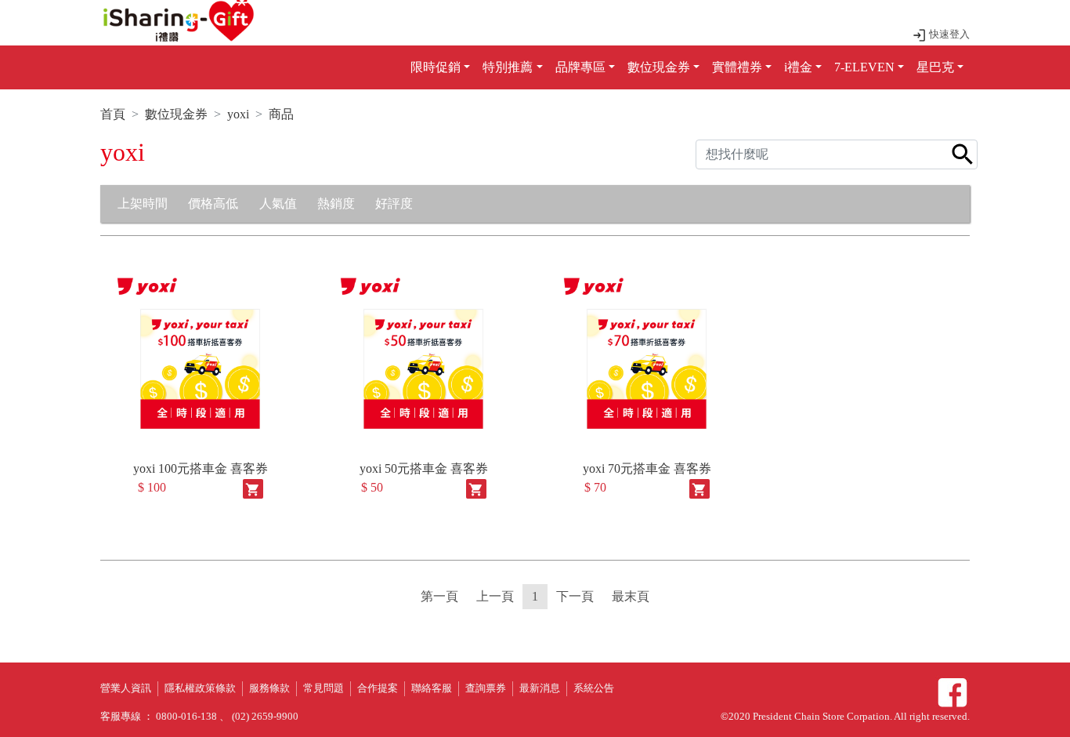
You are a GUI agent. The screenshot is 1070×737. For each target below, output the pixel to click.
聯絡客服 (431, 688)
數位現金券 (176, 114)
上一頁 (495, 596)
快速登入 (948, 34)
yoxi (238, 114)
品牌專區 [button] (580, 67)
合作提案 (377, 688)
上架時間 (142, 203)
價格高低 (213, 203)
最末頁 (630, 596)
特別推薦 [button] (508, 67)
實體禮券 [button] (737, 67)
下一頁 (575, 596)
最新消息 (539, 688)
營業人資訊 (125, 688)
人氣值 (278, 203)
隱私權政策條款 (200, 688)
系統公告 (593, 688)
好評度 (394, 203)
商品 (281, 114)
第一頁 (439, 596)
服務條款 (269, 688)
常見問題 (323, 688)
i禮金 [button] (798, 67)
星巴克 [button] (935, 67)
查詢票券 (485, 688)
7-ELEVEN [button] (864, 67)
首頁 (112, 114)
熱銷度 (336, 203)
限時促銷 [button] (435, 67)
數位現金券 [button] (658, 67)
